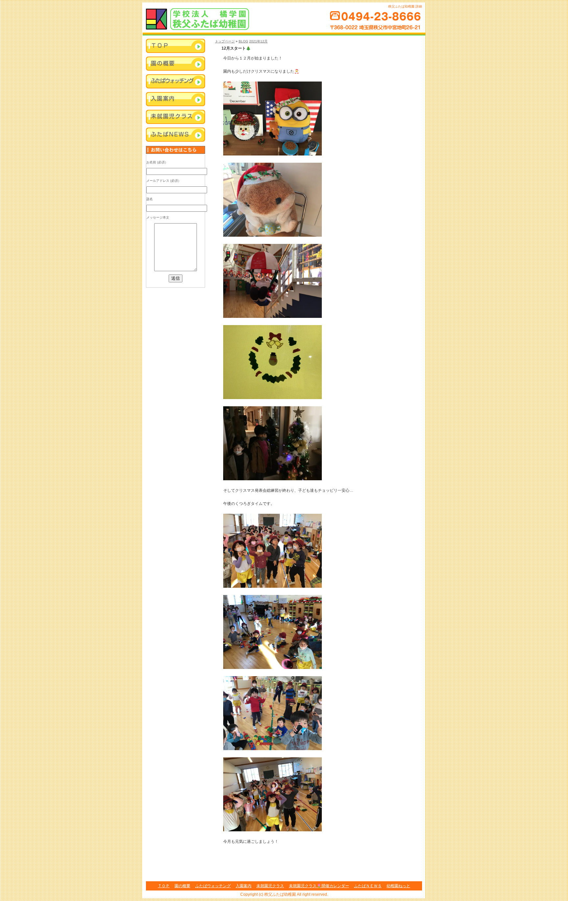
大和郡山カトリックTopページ (175, 46)
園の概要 (182, 886)
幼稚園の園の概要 (175, 64)
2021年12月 (258, 41)
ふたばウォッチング (175, 81)
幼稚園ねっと (398, 886)
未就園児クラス (175, 117)
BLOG (243, 41)
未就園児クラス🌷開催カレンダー (319, 886)
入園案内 (175, 99)
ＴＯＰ (164, 886)
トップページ (225, 41)
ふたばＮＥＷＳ (368, 886)
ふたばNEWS (175, 135)
